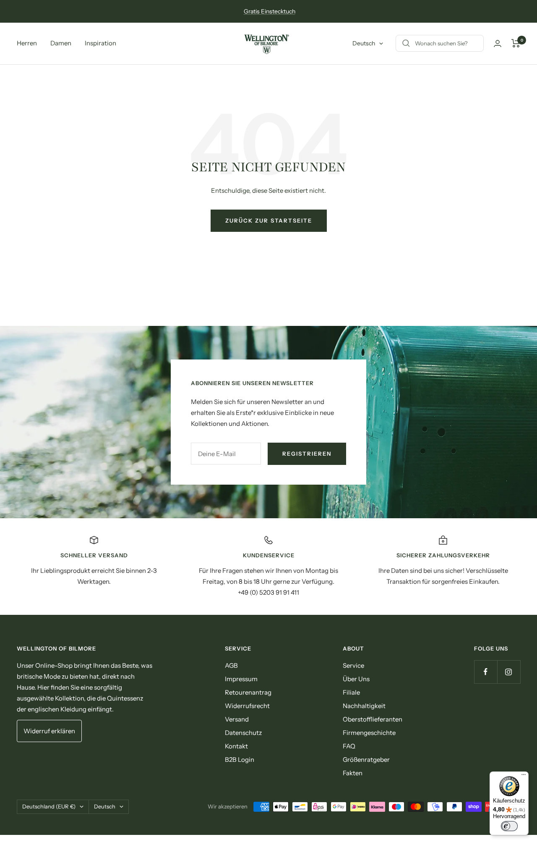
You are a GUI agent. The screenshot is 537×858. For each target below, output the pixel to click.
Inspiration (100, 43)
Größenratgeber (366, 760)
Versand (237, 719)
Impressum (241, 679)
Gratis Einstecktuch (269, 11)
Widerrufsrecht (247, 706)
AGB (231, 665)
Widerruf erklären (49, 731)
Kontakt (236, 746)
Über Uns (356, 679)
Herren (27, 43)
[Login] (497, 43)
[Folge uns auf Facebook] (485, 671)
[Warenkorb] (515, 43)
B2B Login (239, 760)
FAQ (349, 746)
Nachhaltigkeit (364, 706)
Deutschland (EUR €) (49, 806)
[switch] (509, 826)
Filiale (351, 692)
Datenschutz (243, 733)
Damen (60, 43)
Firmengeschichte (369, 733)
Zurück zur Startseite (268, 220)
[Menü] (524, 776)
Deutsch (363, 43)
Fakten (352, 773)
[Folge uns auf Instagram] (508, 671)
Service (353, 665)
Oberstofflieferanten (372, 719)
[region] (268, 566)
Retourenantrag (248, 692)
